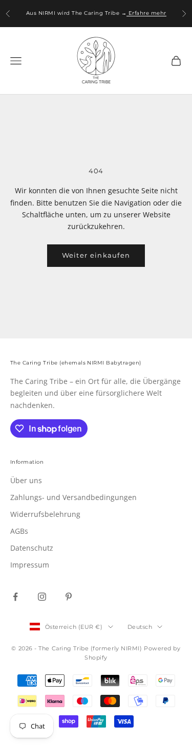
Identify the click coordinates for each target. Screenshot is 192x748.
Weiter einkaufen (96, 255)
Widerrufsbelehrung (45, 514)
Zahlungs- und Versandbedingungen (73, 497)
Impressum (29, 565)
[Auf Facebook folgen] (15, 597)
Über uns (26, 480)
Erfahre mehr (146, 13)
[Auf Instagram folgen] (42, 597)
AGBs (19, 531)
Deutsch (140, 626)
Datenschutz (31, 548)
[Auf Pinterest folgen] (68, 597)
